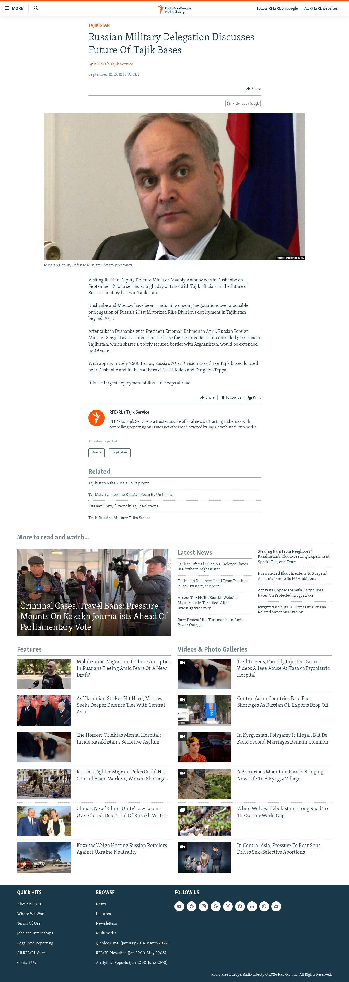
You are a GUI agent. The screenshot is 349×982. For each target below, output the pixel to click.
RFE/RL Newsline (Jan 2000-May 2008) (131, 953)
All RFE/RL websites (321, 9)
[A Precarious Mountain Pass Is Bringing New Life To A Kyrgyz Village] (204, 784)
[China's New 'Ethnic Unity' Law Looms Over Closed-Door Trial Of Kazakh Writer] (44, 821)
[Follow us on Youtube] (179, 906)
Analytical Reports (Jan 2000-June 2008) (132, 963)
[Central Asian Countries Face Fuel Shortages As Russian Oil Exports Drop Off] (204, 710)
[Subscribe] (276, 906)
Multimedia (106, 934)
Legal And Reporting (35, 943)
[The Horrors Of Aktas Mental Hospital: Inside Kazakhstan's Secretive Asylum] (44, 747)
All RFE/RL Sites (31, 953)
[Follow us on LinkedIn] (252, 906)
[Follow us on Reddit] (191, 906)
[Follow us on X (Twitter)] (228, 906)
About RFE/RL (29, 904)
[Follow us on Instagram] (203, 906)
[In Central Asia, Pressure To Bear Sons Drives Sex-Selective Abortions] (204, 857)
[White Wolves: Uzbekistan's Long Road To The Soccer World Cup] (204, 821)
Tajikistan (99, 25)
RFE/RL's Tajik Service (113, 64)
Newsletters (106, 924)
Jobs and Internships (35, 934)
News (101, 904)
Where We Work (31, 914)
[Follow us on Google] (215, 906)
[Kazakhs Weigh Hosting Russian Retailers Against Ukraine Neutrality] (44, 857)
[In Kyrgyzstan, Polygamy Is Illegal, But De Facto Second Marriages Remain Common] (204, 747)
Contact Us (26, 963)
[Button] (253, 89)
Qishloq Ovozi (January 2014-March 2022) (132, 943)
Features (103, 914)
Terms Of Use (29, 924)
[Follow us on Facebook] (240, 906)
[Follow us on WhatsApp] (264, 906)
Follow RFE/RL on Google (277, 9)
